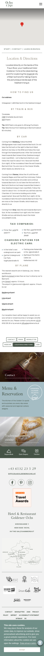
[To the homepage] (9, 4)
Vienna (15, 284)
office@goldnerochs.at (30, 323)
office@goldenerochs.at (22, 474)
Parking (27, 255)
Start (7, 49)
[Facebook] (12, 482)
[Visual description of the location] (22, 554)
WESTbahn (6, 120)
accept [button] (22, 650)
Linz (3, 281)
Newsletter (31, 339)
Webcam (7, 344)
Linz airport (6, 298)
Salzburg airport (8, 292)
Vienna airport (7, 304)
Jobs (38, 344)
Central (6, 255)
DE (25, 618)
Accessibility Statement (29, 615)
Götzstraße (33, 252)
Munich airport (7, 309)
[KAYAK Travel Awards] (22, 497)
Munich (26, 284)
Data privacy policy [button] (28, 643)
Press (20, 339)
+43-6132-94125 (35, 230)
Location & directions (23, 344)
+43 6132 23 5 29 (22, 468)
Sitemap (19, 618)
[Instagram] (30, 482)
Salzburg (5, 276)
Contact (17, 49)
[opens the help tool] (40, 642)
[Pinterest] (21, 482)
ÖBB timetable (7, 117)
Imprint (14, 615)
